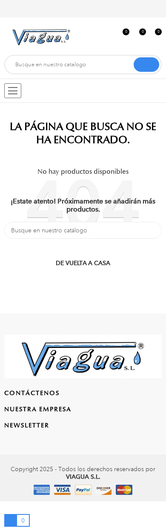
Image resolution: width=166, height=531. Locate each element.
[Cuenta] (156, 8)
